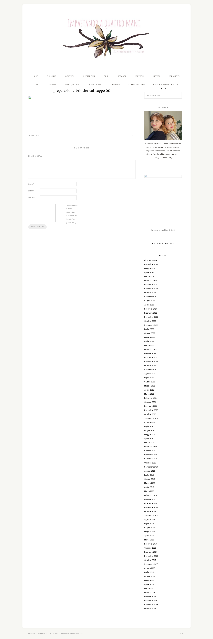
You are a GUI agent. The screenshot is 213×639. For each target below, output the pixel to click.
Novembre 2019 (151, 458)
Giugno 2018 (149, 527)
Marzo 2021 (149, 394)
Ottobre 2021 (150, 365)
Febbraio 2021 (150, 398)
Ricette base (89, 76)
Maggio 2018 (149, 531)
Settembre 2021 (151, 369)
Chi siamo (51, 76)
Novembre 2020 (151, 410)
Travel (52, 84)
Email (31, 191)
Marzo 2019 (149, 491)
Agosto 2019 (149, 471)
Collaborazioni (137, 84)
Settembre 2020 (151, 418)
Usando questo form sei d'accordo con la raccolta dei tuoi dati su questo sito (72, 214)
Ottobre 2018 (150, 511)
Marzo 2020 (149, 442)
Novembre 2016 (151, 604)
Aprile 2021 (149, 390)
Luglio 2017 (149, 572)
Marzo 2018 (149, 539)
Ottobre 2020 (150, 414)
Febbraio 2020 (150, 446)
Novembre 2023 (151, 288)
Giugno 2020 (149, 430)
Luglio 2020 (149, 426)
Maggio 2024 (149, 268)
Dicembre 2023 (150, 284)
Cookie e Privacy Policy (165, 84)
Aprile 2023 (149, 304)
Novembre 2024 (151, 264)
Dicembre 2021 (150, 357)
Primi (106, 76)
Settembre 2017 (151, 564)
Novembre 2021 (151, 361)
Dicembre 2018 (150, 503)
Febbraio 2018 (150, 543)
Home (35, 76)
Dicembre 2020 (150, 406)
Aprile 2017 (149, 584)
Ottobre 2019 (150, 462)
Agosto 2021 (149, 373)
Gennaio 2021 (150, 402)
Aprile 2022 (149, 341)
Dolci (38, 84)
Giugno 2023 (149, 300)
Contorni (139, 76)
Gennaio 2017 (150, 596)
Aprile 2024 (149, 272)
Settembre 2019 (151, 467)
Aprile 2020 (149, 438)
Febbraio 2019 (150, 495)
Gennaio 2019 (150, 499)
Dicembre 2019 (150, 454)
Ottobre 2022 (150, 321)
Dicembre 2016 (150, 600)
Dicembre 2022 (150, 313)
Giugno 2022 (149, 333)
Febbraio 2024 (150, 280)
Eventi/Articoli (73, 84)
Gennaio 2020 (150, 450)
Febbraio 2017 (150, 592)
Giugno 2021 (149, 381)
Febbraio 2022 (150, 349)
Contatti (115, 84)
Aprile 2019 (149, 487)
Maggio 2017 (149, 580)
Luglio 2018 (149, 523)
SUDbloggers (95, 84)
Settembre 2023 (151, 296)
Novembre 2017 (151, 556)
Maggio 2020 (149, 434)
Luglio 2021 (149, 377)
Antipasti (69, 76)
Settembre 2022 (151, 325)
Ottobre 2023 (150, 292)
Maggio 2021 (149, 385)
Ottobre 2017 (150, 560)
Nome (31, 184)
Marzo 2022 (149, 345)
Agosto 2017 (149, 568)
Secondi (122, 76)
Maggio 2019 (149, 483)
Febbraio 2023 (150, 308)
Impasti (156, 76)
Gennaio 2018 (150, 548)
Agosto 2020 (149, 422)
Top (181, 633)
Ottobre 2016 (150, 608)
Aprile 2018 (149, 535)
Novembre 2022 (151, 317)
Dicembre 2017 (150, 552)
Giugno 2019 (149, 479)
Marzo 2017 (149, 588)
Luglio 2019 (149, 475)
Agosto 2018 (149, 519)
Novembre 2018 (151, 507)
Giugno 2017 (149, 576)
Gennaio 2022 (150, 353)
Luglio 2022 (149, 329)
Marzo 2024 (149, 276)
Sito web (31, 197)
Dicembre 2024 (150, 260)
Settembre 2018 (151, 515)
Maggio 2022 (149, 337)
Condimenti (174, 76)
